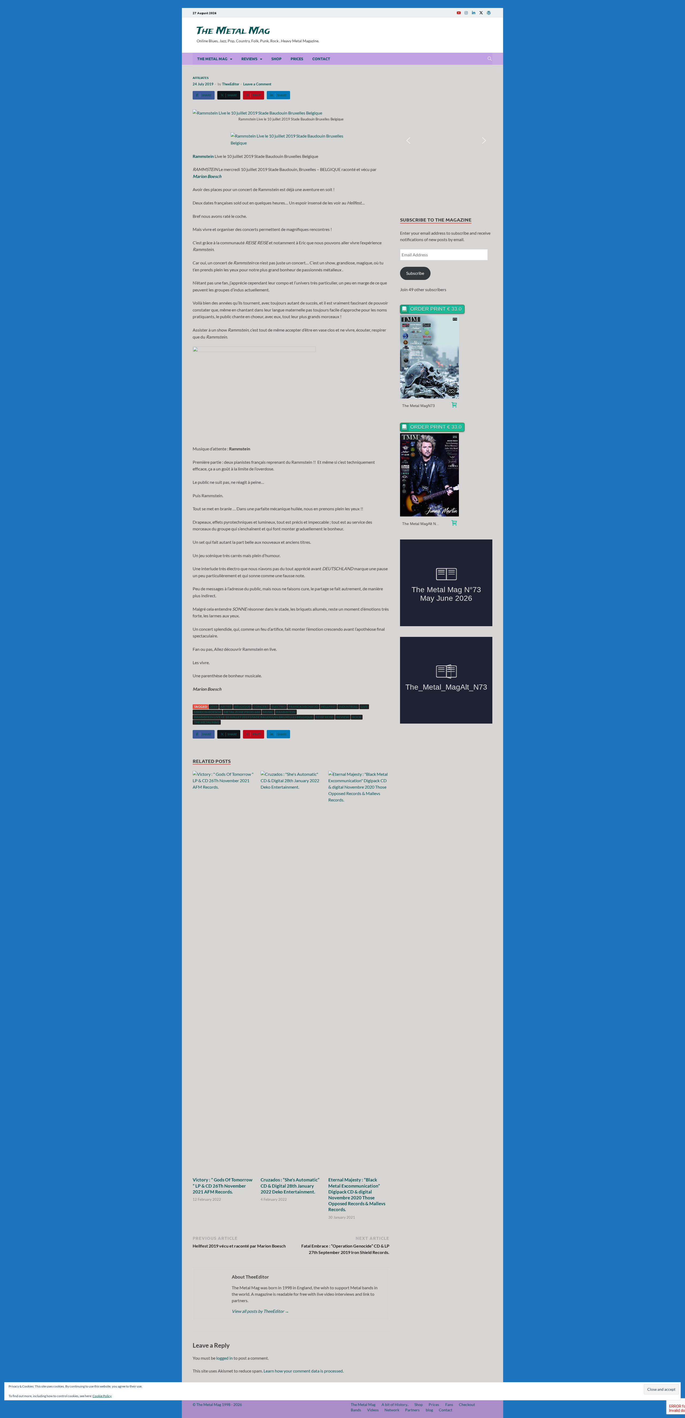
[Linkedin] (473, 12)
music (268, 712)
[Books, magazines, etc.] (454, 405)
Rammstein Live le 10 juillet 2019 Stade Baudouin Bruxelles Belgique (253, 717)
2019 (214, 707)
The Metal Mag (233, 31)
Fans (449, 1404)
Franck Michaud (303, 707)
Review (342, 717)
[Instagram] (466, 12)
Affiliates (200, 77)
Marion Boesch (207, 712)
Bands (356, 1410)
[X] (481, 12)
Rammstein (285, 712)
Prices (297, 58)
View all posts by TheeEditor (260, 1311)
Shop (276, 58)
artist (225, 707)
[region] (446, 140)
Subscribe (415, 273)
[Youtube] (458, 12)
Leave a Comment (257, 84)
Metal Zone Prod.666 (242, 712)
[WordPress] (488, 13)
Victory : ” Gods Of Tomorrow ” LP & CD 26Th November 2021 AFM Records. (222, 1185)
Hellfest (328, 707)
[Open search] (490, 59)
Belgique (242, 707)
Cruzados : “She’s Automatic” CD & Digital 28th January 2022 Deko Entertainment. (290, 1185)
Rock (356, 717)
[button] (408, 140)
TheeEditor (230, 84)
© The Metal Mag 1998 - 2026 (217, 1404)
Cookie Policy (102, 1396)
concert (261, 707)
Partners (412, 1410)
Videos (373, 1410)
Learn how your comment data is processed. (304, 1370)
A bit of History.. (395, 1404)
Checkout (467, 1404)
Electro (279, 707)
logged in (224, 1357)
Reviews (249, 58)
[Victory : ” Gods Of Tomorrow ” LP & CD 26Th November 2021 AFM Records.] (223, 973)
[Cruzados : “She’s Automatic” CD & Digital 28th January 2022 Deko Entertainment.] (291, 973)
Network (392, 1410)
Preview (430, 357)
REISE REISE (324, 717)
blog (429, 1410)
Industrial (348, 707)
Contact (321, 58)
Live (364, 707)
